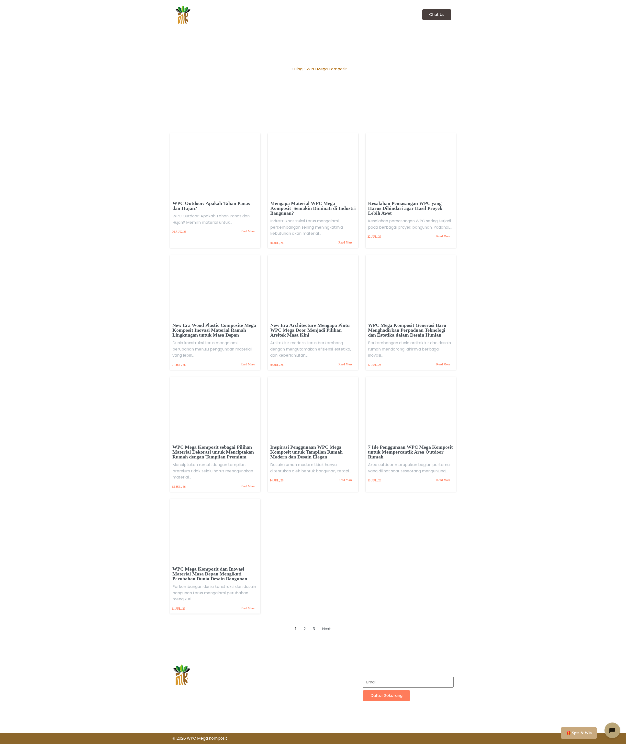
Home (285, 69)
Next (326, 629)
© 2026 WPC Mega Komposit (199, 738)
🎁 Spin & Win (579, 733)
